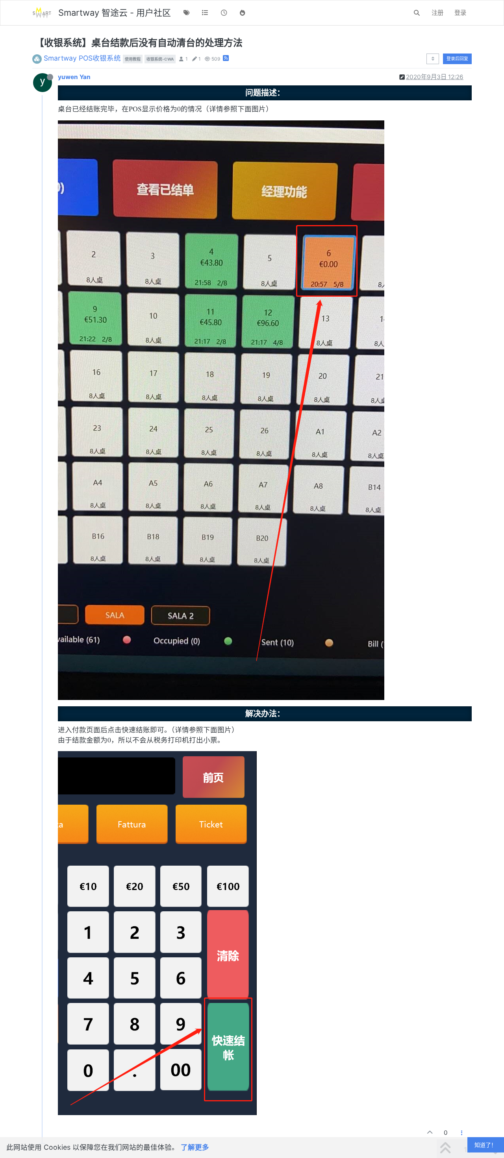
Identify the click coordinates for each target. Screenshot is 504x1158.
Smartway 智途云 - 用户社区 (114, 12)
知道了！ (485, 1144)
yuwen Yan (74, 77)
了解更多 (195, 1147)
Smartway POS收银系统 (82, 58)
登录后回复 (457, 58)
